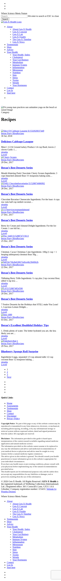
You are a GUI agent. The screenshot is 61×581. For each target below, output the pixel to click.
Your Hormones (19, 560)
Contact (10, 413)
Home (9, 403)
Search (5, 19)
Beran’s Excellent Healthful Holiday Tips (25, 325)
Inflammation (18, 542)
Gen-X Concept (19, 506)
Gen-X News (18, 516)
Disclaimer (11, 416)
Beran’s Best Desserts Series (17, 167)
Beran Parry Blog (9, 133)
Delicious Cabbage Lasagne (17, 141)
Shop (9, 411)
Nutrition (16, 547)
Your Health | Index (21, 529)
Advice (10, 524)
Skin (14, 549)
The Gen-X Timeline (21, 514)
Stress (15, 552)
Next (9, 377)
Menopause (17, 544)
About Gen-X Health (21, 504)
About (9, 501)
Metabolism (17, 537)
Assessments (12, 406)
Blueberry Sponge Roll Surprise (19, 351)
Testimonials (12, 408)
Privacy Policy (13, 418)
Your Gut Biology (20, 534)
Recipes (20, 133)
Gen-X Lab (17, 509)
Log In (10, 565)
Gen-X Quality (19, 511)
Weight (15, 557)
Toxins (15, 555)
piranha (4, 152)
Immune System (19, 539)
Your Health (12, 527)
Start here (11, 567)
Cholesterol (17, 532)
